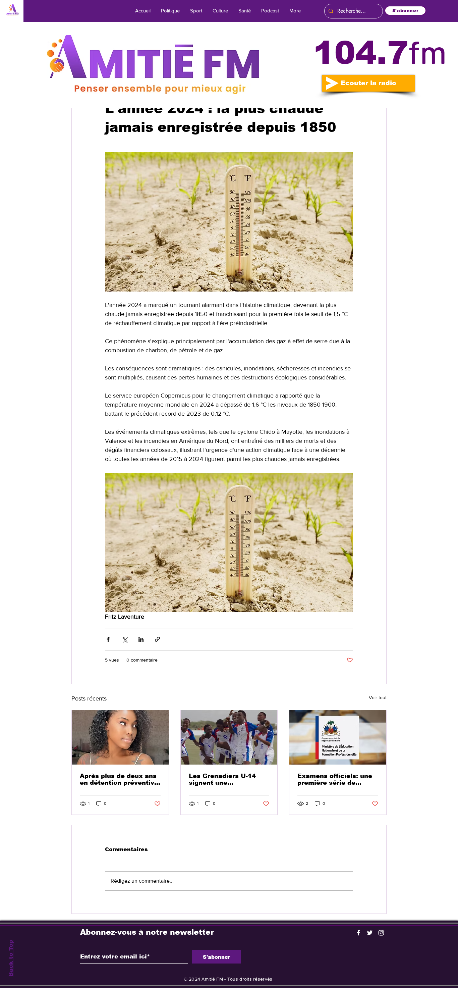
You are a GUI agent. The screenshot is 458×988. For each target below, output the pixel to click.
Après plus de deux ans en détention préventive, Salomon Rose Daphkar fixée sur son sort (120, 779)
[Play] (332, 83)
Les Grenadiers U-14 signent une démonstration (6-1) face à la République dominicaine (222, 779)
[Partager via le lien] (157, 639)
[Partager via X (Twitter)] (124, 639)
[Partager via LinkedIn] (141, 639)
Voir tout (378, 697)
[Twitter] (370, 932)
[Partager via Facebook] (108, 639)
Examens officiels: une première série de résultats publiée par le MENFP (335, 779)
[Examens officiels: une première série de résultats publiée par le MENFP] (337, 737)
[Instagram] (381, 932)
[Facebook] (358, 932)
